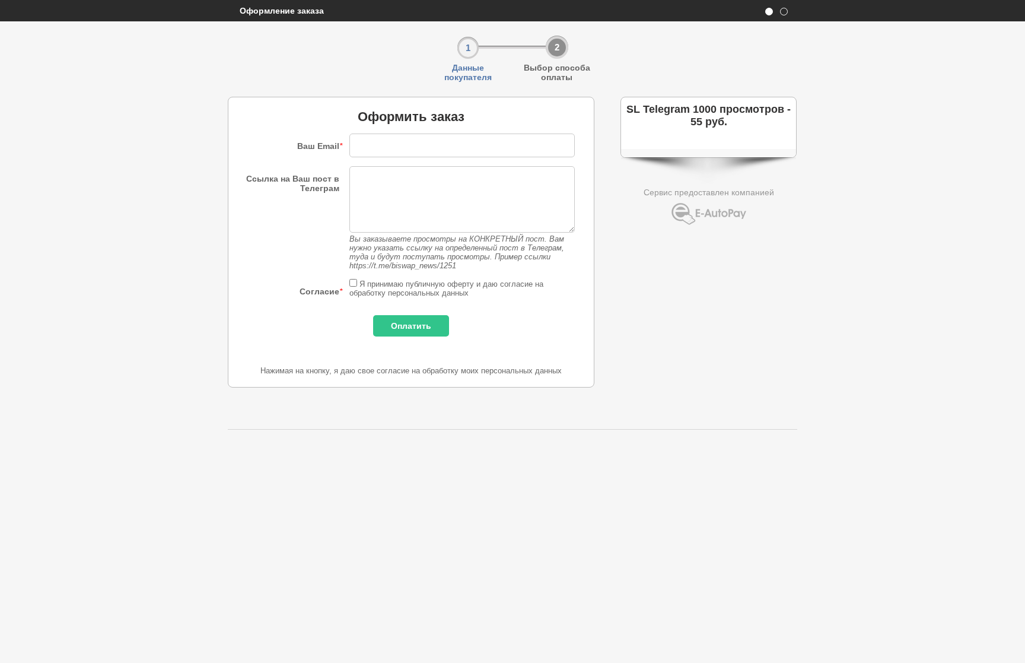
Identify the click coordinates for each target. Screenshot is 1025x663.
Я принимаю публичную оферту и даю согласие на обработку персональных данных (446, 288)
